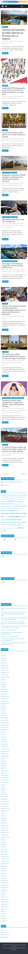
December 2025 (5, 670)
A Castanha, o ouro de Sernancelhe (10, 636)
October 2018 (4, 861)
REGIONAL (5, 27)
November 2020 (5, 804)
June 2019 (3, 842)
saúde (18, 525)
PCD (24, 225)
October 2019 (4, 835)
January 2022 (4, 773)
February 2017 (4, 899)
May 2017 (3, 892)
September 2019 (5, 837)
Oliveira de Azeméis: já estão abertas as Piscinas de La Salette (13, 34)
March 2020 (4, 823)
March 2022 (4, 768)
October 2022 (4, 753)
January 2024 (4, 720)
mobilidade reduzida (17, 225)
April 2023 (3, 739)
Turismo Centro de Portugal (12, 528)
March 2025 (4, 689)
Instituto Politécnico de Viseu (14, 513)
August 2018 (4, 866)
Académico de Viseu (6, 495)
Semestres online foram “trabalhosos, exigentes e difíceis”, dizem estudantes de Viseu (13, 403)
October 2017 (4, 890)
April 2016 (3, 918)
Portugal (7, 525)
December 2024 (5, 696)
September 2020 (5, 808)
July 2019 (3, 839)
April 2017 (3, 894)
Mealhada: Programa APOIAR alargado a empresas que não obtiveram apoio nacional (13, 178)
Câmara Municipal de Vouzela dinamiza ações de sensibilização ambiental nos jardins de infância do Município (14, 310)
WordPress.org (4, 937)
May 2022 (3, 763)
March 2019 (4, 849)
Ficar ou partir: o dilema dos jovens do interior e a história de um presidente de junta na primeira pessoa (13, 614)
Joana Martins (13, 41)
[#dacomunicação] (2, 6)
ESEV (17, 410)
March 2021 (4, 794)
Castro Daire (6, 497)
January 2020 (4, 828)
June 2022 (3, 761)
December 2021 (5, 775)
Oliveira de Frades (7, 455)
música (3, 522)
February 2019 (4, 851)
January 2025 (4, 694)
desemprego (16, 504)
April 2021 (3, 792)
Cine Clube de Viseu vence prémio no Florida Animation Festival (13, 134)
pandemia (4, 412)
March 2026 (4, 663)
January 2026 (4, 667)
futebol (12, 510)
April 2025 (3, 687)
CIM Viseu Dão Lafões (8, 362)
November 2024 (5, 698)
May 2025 (3, 684)
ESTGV (7, 510)
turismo (3, 528)
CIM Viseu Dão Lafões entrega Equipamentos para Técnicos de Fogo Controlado (13, 356)
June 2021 (3, 787)
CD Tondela (12, 497)
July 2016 (3, 911)
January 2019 (4, 854)
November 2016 (5, 902)
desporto (21, 504)
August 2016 (4, 909)
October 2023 (4, 727)
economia (3, 506)
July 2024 (3, 706)
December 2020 (5, 801)
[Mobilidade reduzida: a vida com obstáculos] (14, 201)
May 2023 (3, 737)
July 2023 (3, 732)
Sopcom (22, 524)
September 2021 (5, 782)
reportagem (12, 525)
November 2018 (5, 859)
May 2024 (3, 710)
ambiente (14, 495)
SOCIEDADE (14, 217)
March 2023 (4, 741)
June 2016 (3, 914)
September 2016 (5, 906)
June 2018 (3, 871)
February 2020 (4, 825)
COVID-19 (5, 410)
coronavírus (4, 501)
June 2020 (3, 816)
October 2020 (4, 806)
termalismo (9, 271)
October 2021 (4, 780)
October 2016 (4, 904)
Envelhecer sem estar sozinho (8, 630)
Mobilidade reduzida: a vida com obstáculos (13, 220)
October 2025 (4, 675)
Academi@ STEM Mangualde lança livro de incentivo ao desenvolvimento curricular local (13, 91)
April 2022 (3, 765)
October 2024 (4, 701)
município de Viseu (14, 519)
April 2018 (3, 875)
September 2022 (5, 756)
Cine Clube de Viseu (7, 140)
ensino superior (11, 410)
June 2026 (3, 655)
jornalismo (6, 517)
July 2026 (3, 653)
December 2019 (5, 830)
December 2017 (5, 885)
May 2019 (3, 844)
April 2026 (3, 660)
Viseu (21, 527)
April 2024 (3, 713)
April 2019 (3, 847)
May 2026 (3, 658)
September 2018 (5, 863)
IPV (2, 516)
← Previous (4, 474)
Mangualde (13, 98)
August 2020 (4, 811)
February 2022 (4, 770)
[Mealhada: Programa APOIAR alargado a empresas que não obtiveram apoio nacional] (14, 157)
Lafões (4, 271)
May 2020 (3, 818)
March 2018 (4, 878)
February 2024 (4, 718)
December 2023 (5, 722)
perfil (3, 525)
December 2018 (5, 856)
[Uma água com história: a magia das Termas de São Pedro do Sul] (14, 245)
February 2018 (4, 880)
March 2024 (4, 715)
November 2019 (5, 832)
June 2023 (3, 734)
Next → (24, 474)
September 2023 (5, 730)
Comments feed (5, 934)
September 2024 (5, 703)
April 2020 (3, 820)
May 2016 (3, 916)
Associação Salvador (8, 225)
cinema (12, 499)
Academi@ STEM (7, 98)
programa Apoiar (18, 185)
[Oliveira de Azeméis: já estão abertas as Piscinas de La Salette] (14, 11)
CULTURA (5, 130)
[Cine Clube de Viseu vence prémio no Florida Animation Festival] (14, 114)
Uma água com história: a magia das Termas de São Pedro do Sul (12, 265)
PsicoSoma (19, 98)
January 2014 (4, 921)
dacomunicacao (6, 172)
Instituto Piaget (21, 410)
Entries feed (4, 932)
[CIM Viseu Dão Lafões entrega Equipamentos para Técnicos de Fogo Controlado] (14, 336)
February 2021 (4, 796)
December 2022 (5, 749)
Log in (2, 930)
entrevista (3, 508)
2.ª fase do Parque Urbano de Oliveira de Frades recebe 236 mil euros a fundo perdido (14, 449)
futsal (16, 510)
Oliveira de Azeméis (7, 43)
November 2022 (5, 751)
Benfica (18, 495)
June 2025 (3, 682)
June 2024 (3, 708)
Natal (8, 522)
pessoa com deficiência (7, 227)
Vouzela (5, 318)
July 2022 (3, 758)
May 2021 (3, 789)
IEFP (19, 510)
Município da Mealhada (8, 185)
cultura (16, 501)
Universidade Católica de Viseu (14, 412)
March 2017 (4, 897)
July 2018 (3, 868)
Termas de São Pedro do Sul (19, 271)
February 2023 (4, 744)
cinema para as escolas (18, 140)
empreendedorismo (10, 506)
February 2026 (4, 665)
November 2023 (5, 725)
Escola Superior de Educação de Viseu (14, 508)
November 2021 (5, 777)
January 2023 (4, 746)
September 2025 (5, 677)
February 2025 (4, 691)
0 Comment (21, 41)
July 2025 (3, 679)
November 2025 (5, 672)
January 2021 (4, 799)
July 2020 (3, 813)
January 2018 (4, 882)
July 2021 (3, 784)
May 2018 (3, 873)
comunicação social (19, 499)
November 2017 (5, 887)
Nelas (11, 522)
